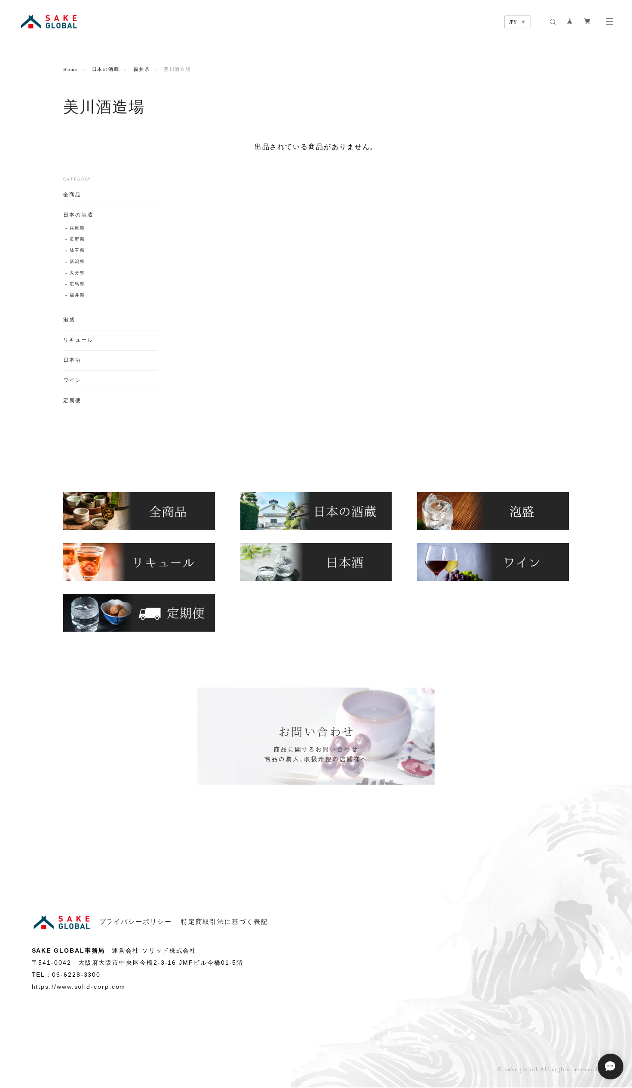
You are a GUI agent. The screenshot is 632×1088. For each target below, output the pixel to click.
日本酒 (72, 360)
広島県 (77, 284)
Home (70, 70)
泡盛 (69, 320)
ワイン (72, 380)
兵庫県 (77, 228)
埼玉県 (77, 251)
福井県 (141, 70)
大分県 (77, 273)
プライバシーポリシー (135, 921)
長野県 (77, 239)
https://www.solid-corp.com (79, 986)
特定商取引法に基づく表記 (224, 921)
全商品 (72, 195)
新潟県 (77, 262)
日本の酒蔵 (106, 70)
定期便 (72, 400)
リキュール (78, 340)
